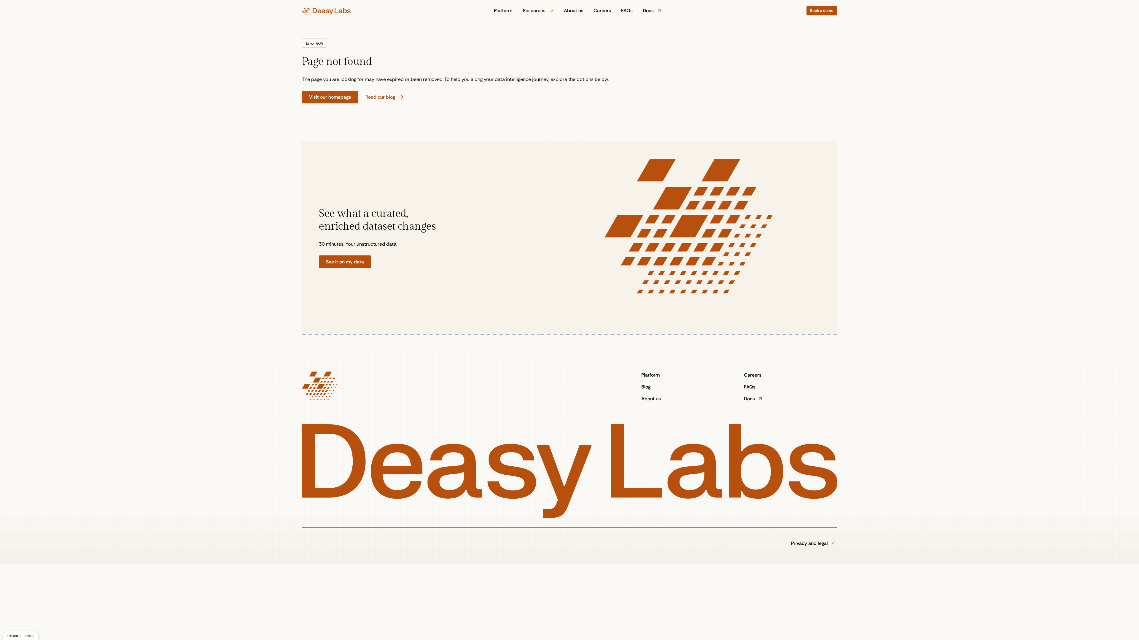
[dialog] (20, 635)
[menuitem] (503, 10)
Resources (535, 10)
